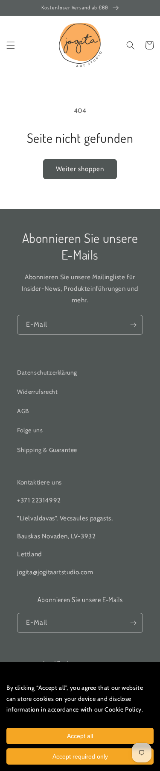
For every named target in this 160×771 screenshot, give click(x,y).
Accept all (80, 736)
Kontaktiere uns (39, 482)
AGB (23, 411)
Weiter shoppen (80, 169)
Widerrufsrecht (37, 392)
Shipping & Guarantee (47, 450)
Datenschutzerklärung (47, 372)
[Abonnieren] (133, 325)
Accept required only (80, 756)
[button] (10, 45)
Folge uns (30, 430)
